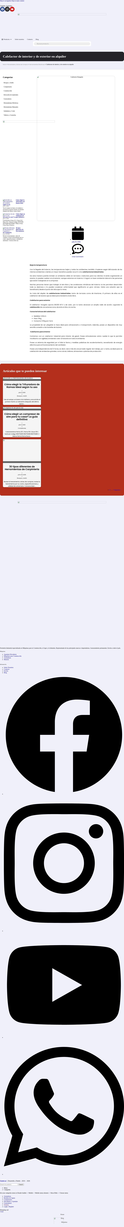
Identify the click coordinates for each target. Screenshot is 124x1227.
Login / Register (9, 1206)
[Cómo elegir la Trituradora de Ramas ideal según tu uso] (9, 201)
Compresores (8, 87)
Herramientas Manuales (11, 107)
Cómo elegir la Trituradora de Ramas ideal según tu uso (22, 386)
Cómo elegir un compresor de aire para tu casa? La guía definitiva (22, 416)
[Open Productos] (11, 39)
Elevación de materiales (11, 95)
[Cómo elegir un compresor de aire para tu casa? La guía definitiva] (9, 214)
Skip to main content (18, 1)
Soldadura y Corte (9, 111)
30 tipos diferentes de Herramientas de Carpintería (22, 468)
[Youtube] (12, 9)
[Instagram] (7, 9)
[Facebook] (2, 9)
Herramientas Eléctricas (36, 64)
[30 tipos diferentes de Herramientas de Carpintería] (9, 229)
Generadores (7, 99)
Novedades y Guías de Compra (18, 64)
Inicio (4, 64)
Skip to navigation (6, 1)
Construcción (8, 91)
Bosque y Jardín (9, 83)
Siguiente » (117, 490)
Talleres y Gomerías (10, 115)
